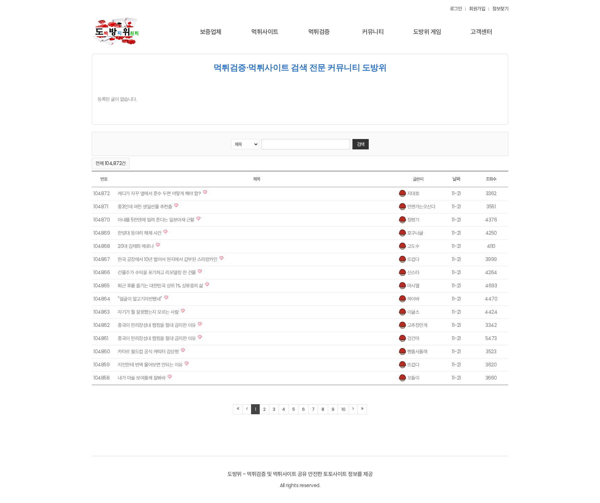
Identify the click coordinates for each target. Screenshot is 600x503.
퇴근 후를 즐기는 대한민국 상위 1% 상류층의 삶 (160, 285)
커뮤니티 (373, 31)
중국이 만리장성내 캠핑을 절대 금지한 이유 (157, 325)
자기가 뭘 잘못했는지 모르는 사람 (148, 312)
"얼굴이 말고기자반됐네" (140, 298)
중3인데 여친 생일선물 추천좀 (145, 206)
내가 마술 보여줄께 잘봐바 (141, 377)
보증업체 (211, 31)
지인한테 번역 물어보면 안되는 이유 (150, 364)
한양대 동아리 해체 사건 (139, 232)
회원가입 (477, 8)
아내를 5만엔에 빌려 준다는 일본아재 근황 (156, 219)
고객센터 (481, 31)
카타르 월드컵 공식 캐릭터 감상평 (148, 351)
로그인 (456, 8)
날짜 (456, 178)
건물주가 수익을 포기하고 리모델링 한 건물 (157, 272)
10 (343, 409)
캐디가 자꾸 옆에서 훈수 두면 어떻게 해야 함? (159, 193)
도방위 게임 (427, 31)
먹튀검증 (319, 31)
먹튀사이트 (264, 31)
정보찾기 (500, 8)
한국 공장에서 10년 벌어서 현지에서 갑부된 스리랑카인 (167, 259)
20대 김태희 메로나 (136, 246)
